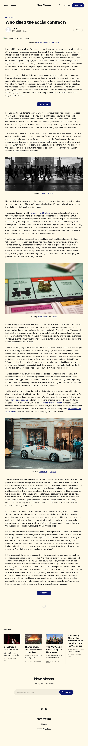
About (13, 5)
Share (78, 30)
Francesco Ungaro (43, 42)
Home (6, 5)
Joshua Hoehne (42, 316)
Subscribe (78, 5)
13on (43, 193)
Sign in (67, 5)
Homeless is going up (19, 400)
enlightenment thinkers (40, 213)
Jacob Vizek (43, 472)
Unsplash (55, 42)
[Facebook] (46, 709)
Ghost (48, 729)
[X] (42, 709)
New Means (44, 5)
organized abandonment (52, 403)
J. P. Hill (15, 29)
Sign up (44, 724)
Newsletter (9, 17)
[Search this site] (60, 5)
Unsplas (50, 193)
